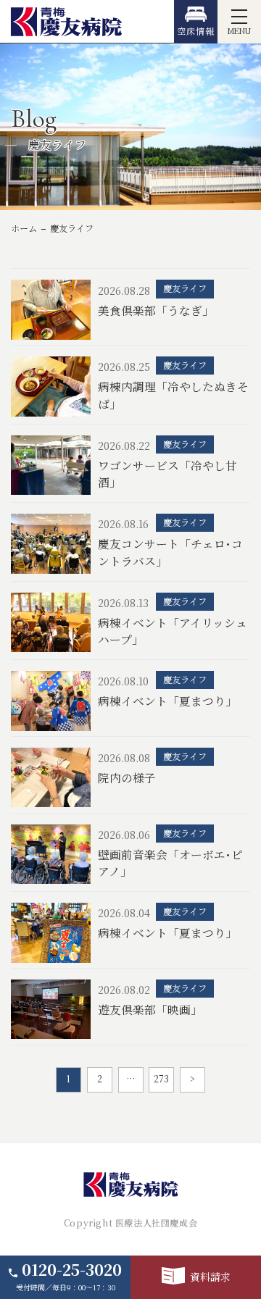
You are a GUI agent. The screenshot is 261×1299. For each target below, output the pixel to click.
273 (161, 1078)
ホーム (24, 228)
